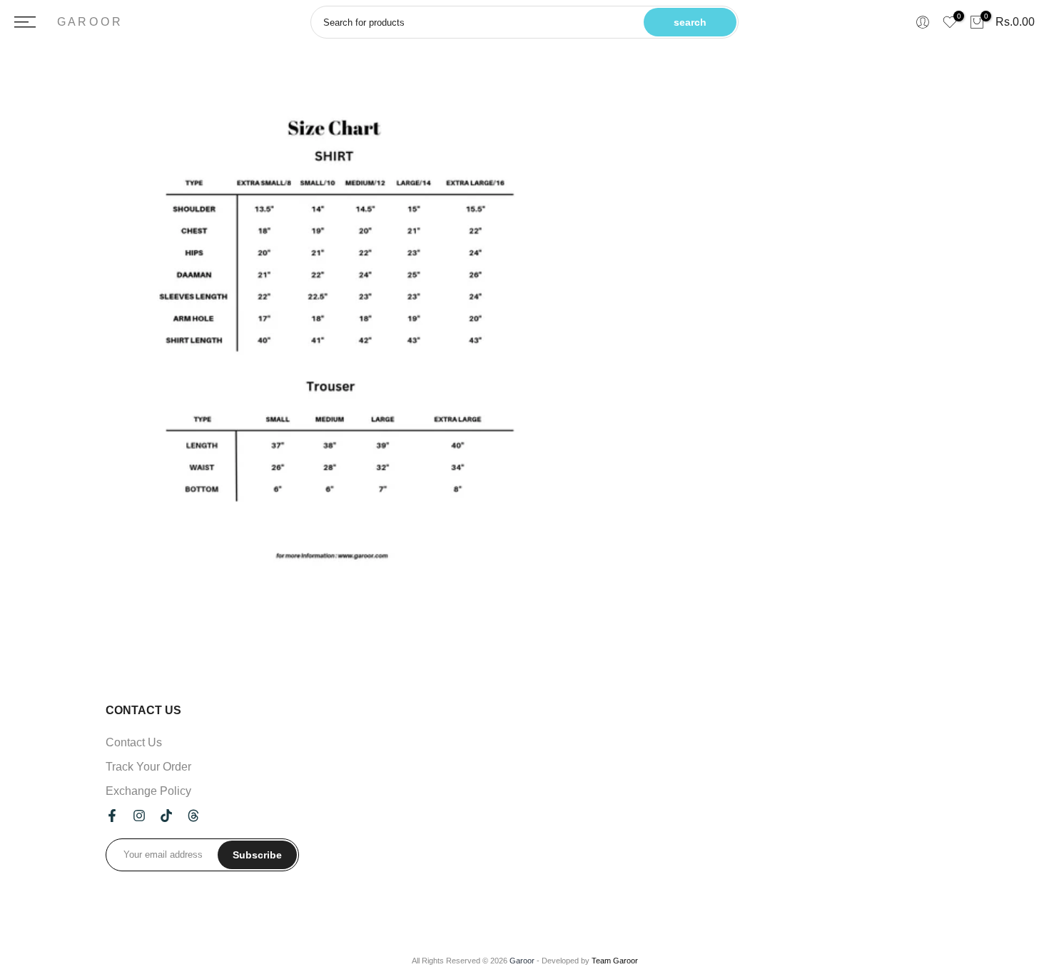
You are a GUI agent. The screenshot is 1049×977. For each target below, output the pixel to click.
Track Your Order (148, 767)
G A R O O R (89, 22)
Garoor (522, 960)
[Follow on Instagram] (139, 815)
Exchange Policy (148, 791)
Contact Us (134, 742)
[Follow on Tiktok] (166, 815)
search (690, 22)
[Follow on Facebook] (112, 815)
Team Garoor (615, 960)
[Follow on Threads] (193, 815)
